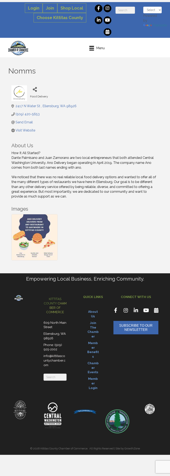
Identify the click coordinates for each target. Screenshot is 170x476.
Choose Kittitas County (60, 17)
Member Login (93, 383)
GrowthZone (132, 448)
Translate (160, 25)
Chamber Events (93, 367)
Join (50, 8)
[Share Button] (34, 89)
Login (33, 8)
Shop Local (72, 8)
